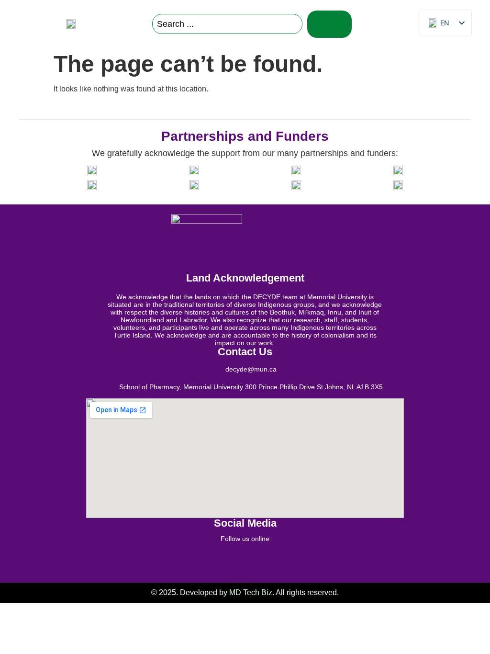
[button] (391, 24)
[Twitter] (209, 561)
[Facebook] (185, 561)
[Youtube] (305, 561)
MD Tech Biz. (251, 592)
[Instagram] (257, 561)
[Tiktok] (281, 561)
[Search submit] (329, 24)
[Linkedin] (233, 561)
